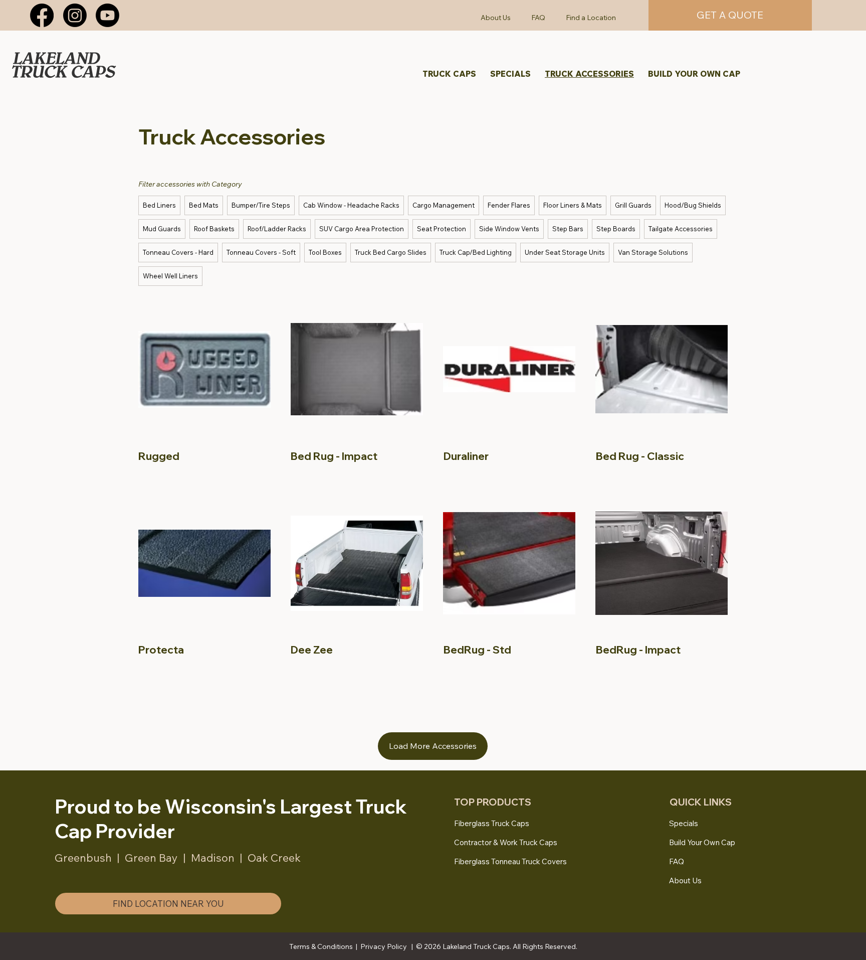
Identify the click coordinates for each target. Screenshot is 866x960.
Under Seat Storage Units (565, 252)
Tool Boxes (325, 252)
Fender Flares (509, 205)
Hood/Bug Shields (693, 205)
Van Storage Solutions (653, 252)
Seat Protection (441, 229)
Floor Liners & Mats (572, 205)
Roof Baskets (214, 229)
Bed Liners (159, 205)
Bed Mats (204, 205)
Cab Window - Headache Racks (351, 205)
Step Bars (567, 229)
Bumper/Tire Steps (261, 205)
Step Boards (615, 229)
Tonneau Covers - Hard (178, 252)
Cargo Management (443, 205)
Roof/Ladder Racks (277, 229)
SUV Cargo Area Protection (361, 229)
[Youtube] (107, 15)
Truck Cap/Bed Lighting (476, 252)
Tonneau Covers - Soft (261, 252)
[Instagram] (75, 15)
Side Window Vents (509, 229)
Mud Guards (162, 229)
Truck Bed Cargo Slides (390, 252)
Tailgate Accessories (680, 229)
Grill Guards (633, 205)
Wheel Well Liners (170, 276)
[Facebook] (42, 15)
